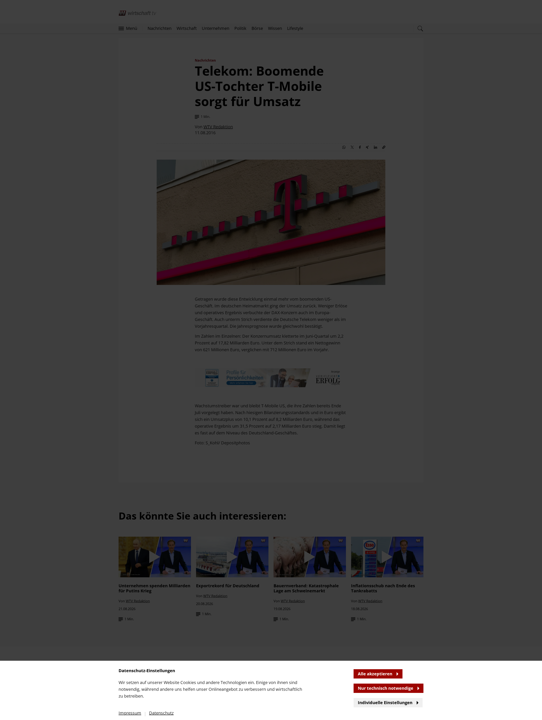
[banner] (271, 360)
